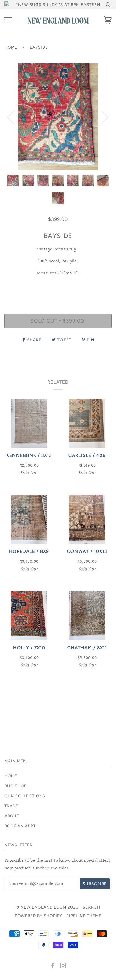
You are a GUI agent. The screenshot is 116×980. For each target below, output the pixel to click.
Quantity (58, 288)
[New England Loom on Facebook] (53, 966)
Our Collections (24, 796)
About (11, 815)
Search (91, 907)
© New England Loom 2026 (47, 907)
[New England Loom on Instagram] (63, 966)
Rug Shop (15, 785)
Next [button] (101, 117)
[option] (58, 116)
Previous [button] (14, 117)
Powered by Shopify (38, 915)
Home (10, 47)
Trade (11, 805)
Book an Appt (20, 825)
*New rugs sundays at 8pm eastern (58, 4)
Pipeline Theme (83, 915)
